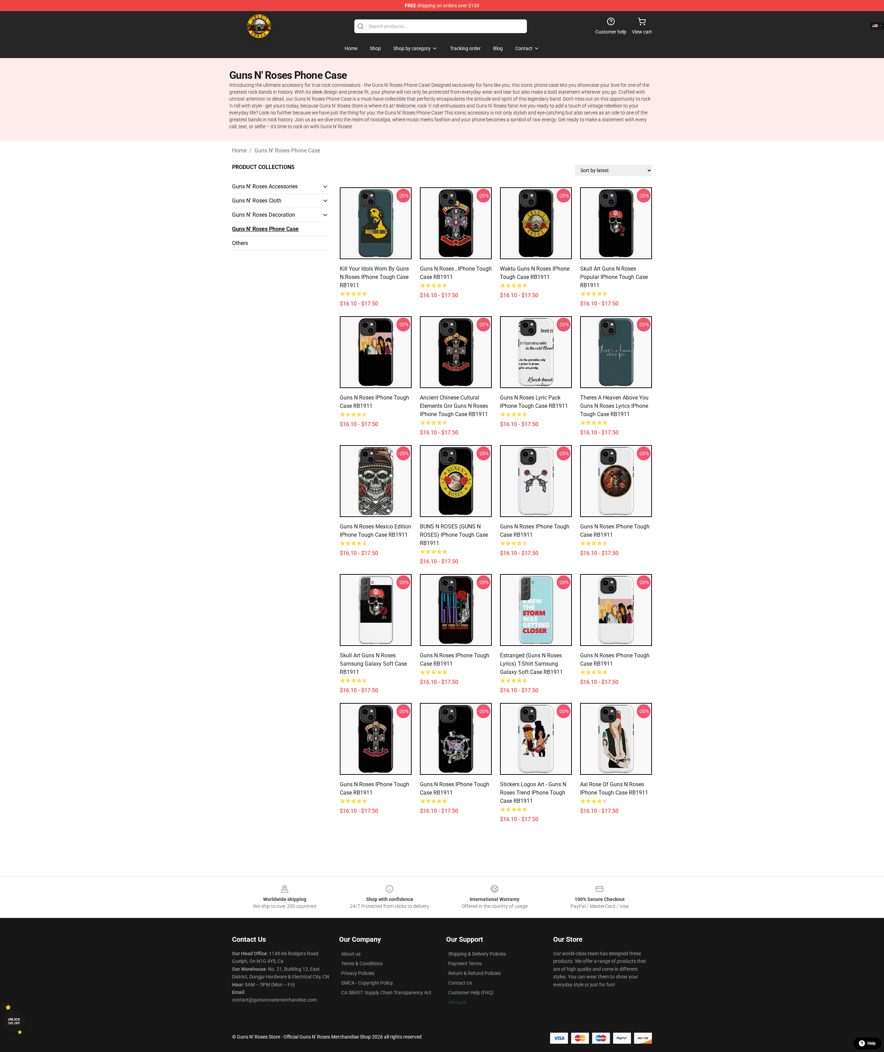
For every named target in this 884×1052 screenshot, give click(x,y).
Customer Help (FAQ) (470, 992)
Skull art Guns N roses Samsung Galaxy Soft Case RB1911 (373, 663)
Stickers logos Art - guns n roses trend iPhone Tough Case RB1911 (533, 792)
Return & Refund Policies (474, 973)
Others (240, 243)
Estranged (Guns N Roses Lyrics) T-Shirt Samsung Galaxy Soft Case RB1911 (531, 663)
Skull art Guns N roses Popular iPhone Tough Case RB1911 (614, 277)
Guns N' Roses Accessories (265, 186)
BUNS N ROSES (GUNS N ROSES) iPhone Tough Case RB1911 (454, 534)
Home (239, 150)
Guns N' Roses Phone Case (287, 150)
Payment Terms (465, 963)
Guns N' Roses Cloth (256, 200)
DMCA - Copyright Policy (367, 983)
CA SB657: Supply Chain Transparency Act (386, 992)
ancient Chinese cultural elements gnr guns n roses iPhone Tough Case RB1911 (454, 405)
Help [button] (871, 1043)
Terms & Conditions (362, 963)
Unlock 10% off (14, 1021)
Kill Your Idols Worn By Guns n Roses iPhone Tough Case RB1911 (374, 277)
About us (351, 954)
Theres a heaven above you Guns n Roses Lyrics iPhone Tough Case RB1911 (614, 405)
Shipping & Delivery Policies (477, 954)
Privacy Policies (357, 973)
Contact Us (460, 983)
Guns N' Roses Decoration (263, 215)
